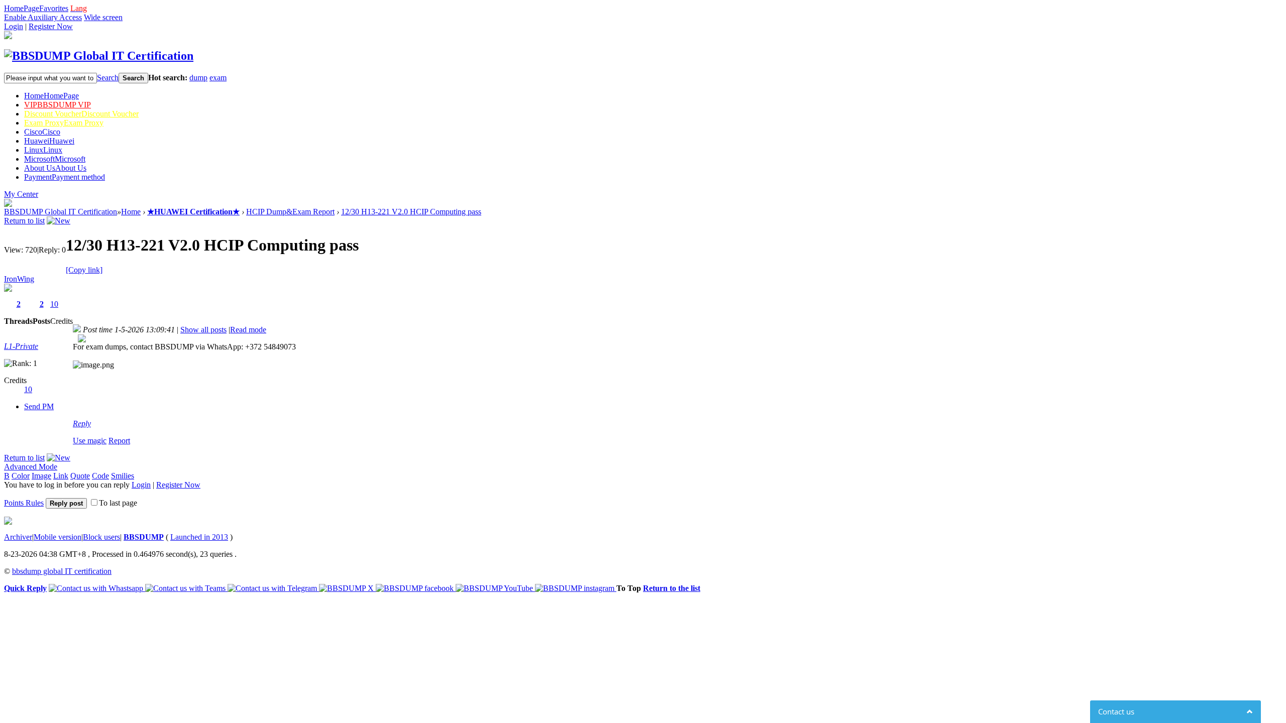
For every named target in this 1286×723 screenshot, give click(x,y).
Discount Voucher (81, 113)
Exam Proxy (63, 122)
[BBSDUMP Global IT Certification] (98, 55)
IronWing (19, 279)
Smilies (122, 475)
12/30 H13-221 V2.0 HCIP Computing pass (411, 211)
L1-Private (21, 346)
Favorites (53, 8)
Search (108, 77)
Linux (43, 150)
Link (60, 475)
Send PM (39, 406)
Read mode (248, 329)
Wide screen (103, 17)
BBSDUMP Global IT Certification (60, 211)
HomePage (21, 8)
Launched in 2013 (199, 537)
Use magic (89, 440)
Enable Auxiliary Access (43, 17)
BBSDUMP (144, 537)
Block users (101, 537)
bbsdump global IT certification (62, 571)
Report (119, 440)
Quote (80, 475)
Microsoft (54, 159)
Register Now (51, 26)
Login (13, 26)
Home (51, 95)
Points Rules (24, 503)
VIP (57, 104)
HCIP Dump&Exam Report (290, 211)
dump (198, 77)
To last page (118, 503)
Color (21, 475)
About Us (55, 168)
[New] (58, 220)
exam (218, 77)
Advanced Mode (30, 466)
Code (100, 475)
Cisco (42, 132)
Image (41, 475)
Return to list (24, 220)
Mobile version (57, 537)
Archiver (18, 537)
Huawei (49, 141)
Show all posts (203, 329)
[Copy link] (84, 270)
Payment (64, 177)
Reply (82, 423)
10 (54, 304)
